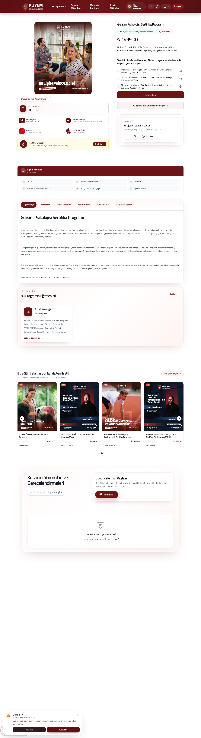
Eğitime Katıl (150, 94)
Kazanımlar (45, 204)
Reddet (29, 730)
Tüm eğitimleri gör (171, 373)
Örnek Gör (98, 144)
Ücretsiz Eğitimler (95, 6)
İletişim (177, 6)
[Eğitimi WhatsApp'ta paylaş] (143, 136)
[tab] (99, 453)
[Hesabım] (157, 6)
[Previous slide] (22, 418)
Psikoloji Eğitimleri (76, 6)
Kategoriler (58, 6)
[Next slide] (179, 418)
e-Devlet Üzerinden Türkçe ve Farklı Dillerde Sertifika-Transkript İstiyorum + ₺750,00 (146, 79)
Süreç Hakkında (103, 204)
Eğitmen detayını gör (32, 338)
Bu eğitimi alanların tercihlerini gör (148, 105)
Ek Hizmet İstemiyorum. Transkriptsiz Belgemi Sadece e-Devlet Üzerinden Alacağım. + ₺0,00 (146, 86)
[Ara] (151, 6)
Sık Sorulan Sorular (124, 204)
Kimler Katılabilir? (64, 204)
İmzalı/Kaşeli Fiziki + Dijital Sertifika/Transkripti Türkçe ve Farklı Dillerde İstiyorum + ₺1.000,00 (146, 71)
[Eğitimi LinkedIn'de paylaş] (151, 136)
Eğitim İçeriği (29, 204)
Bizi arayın (166, 31)
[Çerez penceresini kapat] (78, 715)
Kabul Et (63, 730)
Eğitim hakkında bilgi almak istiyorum (138, 31)
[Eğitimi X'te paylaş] (135, 136)
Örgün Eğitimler (114, 6)
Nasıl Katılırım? (84, 204)
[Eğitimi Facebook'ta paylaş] (127, 136)
